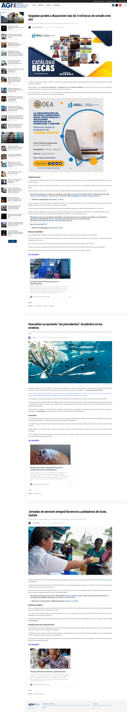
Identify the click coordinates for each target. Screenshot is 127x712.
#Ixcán (69, 596)
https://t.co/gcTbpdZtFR (38, 224)
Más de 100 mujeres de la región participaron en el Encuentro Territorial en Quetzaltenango (15, 125)
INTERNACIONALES (62, 337)
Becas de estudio (38, 306)
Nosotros (41, 5)
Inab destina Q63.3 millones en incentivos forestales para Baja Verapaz (15, 36)
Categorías (56, 5)
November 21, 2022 (56, 199)
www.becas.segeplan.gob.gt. (71, 92)
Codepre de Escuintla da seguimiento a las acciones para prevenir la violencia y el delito (15, 147)
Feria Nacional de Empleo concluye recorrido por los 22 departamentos (16, 70)
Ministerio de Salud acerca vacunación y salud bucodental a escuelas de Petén (15, 90)
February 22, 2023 (71, 601)
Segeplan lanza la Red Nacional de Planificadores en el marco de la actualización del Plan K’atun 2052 (16, 117)
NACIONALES (55, 523)
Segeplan (51, 306)
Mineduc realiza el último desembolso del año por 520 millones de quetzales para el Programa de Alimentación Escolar (14, 80)
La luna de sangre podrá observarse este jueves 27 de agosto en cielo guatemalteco (14, 199)
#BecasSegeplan (73, 196)
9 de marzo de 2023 (49, 27)
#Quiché (75, 596)
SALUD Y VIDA (62, 523)
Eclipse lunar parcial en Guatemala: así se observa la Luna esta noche (15, 27)
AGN (34, 337)
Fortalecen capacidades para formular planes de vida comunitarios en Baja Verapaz (15, 62)
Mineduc (46, 306)
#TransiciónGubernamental (62, 220)
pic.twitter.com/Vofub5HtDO (65, 597)
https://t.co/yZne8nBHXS (39, 196)
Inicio (34, 5)
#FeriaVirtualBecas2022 (83, 194)
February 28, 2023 (56, 228)
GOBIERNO (62, 27)
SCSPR (44, 707)
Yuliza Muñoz (36, 523)
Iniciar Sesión (123, 1)
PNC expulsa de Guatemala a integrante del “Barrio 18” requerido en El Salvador (14, 207)
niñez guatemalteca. (62, 592)
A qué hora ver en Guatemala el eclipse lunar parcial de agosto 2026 (15, 216)
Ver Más (12, 241)
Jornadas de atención (39, 693)
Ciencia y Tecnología (53, 337)
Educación (57, 27)
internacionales (37, 493)
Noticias (48, 5)
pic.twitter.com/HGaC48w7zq (90, 196)
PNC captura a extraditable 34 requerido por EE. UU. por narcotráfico (15, 181)
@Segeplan (34, 217)
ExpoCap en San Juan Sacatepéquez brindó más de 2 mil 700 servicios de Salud (15, 44)
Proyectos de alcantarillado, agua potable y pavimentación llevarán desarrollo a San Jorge (15, 224)
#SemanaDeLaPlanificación (43, 220)
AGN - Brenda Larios (38, 27)
